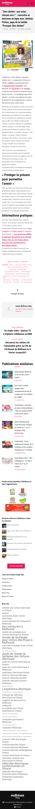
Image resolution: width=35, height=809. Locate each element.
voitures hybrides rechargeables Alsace (17, 751)
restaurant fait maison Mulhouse (10, 713)
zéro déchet (16, 282)
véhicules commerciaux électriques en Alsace (13, 759)
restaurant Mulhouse (12, 727)
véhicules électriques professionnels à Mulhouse (15, 772)
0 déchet (11, 264)
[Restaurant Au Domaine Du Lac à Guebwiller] (4, 537)
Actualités (12, 29)
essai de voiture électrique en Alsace (16, 663)
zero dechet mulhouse (26, 282)
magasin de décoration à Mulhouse (14, 701)
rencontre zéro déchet (26, 279)
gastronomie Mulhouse (7, 686)
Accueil (6, 29)
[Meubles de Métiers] (4, 556)
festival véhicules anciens (14, 678)
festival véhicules (18, 675)
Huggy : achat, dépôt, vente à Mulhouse (19, 531)
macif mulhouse (16, 279)
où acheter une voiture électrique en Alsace (12, 709)
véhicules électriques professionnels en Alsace (15, 766)
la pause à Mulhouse (17, 692)
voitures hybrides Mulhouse (15, 747)
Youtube (27, 89)
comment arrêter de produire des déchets (17, 267)
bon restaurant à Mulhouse (12, 627)
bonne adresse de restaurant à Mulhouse (16, 622)
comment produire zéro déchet (11, 271)
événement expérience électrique (12, 778)
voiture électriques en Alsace (16, 755)
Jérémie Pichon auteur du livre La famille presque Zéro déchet (16, 277)
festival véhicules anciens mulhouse (14, 681)
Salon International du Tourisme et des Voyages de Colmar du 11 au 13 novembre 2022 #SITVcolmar (23, 427)
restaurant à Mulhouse (22, 730)
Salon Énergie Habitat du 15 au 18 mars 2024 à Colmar (23, 374)
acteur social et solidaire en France (23, 264)
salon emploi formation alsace (25, 733)
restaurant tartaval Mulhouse (9, 730)
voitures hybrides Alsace (13, 744)
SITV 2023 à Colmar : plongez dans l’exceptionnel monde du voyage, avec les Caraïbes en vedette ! (23, 391)
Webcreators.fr (17, 804)
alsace (5, 613)
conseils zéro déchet (26, 271)
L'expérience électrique (16, 689)
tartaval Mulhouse (27, 736)
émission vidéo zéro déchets (23, 273)
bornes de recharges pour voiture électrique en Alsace (15, 633)
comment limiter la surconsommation (17, 269)
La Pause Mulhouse (7, 692)
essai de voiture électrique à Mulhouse (15, 668)
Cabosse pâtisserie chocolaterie (16, 549)
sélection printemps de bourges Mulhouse (12, 736)
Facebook (15, 89)
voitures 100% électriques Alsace (14, 740)
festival (6, 675)
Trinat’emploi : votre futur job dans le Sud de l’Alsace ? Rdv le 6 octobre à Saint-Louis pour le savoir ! (24, 409)
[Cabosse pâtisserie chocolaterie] (4, 550)
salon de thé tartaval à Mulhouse (10, 733)
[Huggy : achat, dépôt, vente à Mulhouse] (4, 531)
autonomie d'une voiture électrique (13, 617)
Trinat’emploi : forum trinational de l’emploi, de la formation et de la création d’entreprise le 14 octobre (24, 445)
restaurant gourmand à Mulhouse (12, 720)
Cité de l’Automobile (13, 525)
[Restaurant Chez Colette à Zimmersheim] (4, 544)
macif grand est (6, 279)
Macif (11, 83)
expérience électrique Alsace (16, 672)
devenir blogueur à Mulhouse (9, 651)
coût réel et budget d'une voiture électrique (17, 646)
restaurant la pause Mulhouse (9, 725)
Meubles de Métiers (13, 555)
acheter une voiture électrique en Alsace (16, 609)
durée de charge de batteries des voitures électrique (15, 656)
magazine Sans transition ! (13, 86)
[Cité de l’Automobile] (4, 526)
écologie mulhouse (9, 273)
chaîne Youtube (17, 231)
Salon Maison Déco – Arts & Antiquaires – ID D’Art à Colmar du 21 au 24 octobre (23, 462)
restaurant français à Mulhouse (9, 716)
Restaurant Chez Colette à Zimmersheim (19, 543)
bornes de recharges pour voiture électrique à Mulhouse (17, 640)
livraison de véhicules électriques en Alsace (12, 696)
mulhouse (6, 705)
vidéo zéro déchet (7, 282)
